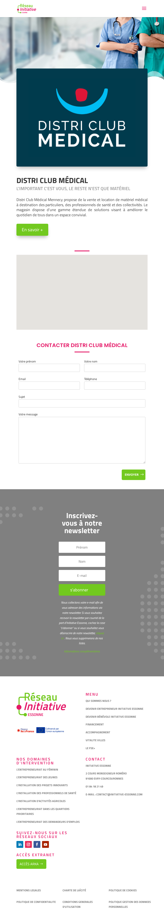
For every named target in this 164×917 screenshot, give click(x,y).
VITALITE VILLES (96, 740)
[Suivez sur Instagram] (28, 844)
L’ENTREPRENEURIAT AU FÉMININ (37, 769)
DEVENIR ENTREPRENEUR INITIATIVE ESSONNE (114, 709)
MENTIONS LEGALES (28, 890)
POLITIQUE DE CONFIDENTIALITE (36, 902)
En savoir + (32, 229)
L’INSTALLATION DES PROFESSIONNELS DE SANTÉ (46, 793)
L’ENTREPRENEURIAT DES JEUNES (36, 777)
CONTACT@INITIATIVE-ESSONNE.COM (119, 794)
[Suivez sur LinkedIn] (19, 844)
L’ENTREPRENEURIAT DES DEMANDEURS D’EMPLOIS (48, 822)
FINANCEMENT (95, 724)
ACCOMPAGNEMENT (98, 732)
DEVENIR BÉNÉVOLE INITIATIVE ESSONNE (111, 716)
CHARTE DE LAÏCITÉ (74, 890)
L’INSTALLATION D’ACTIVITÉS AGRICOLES (41, 801)
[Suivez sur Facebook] (37, 844)
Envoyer (132, 475)
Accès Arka (29, 863)
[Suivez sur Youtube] (45, 844)
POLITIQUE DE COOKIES (123, 890)
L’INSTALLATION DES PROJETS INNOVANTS (42, 785)
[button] (83, 287)
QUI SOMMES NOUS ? (98, 701)
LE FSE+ (90, 748)
